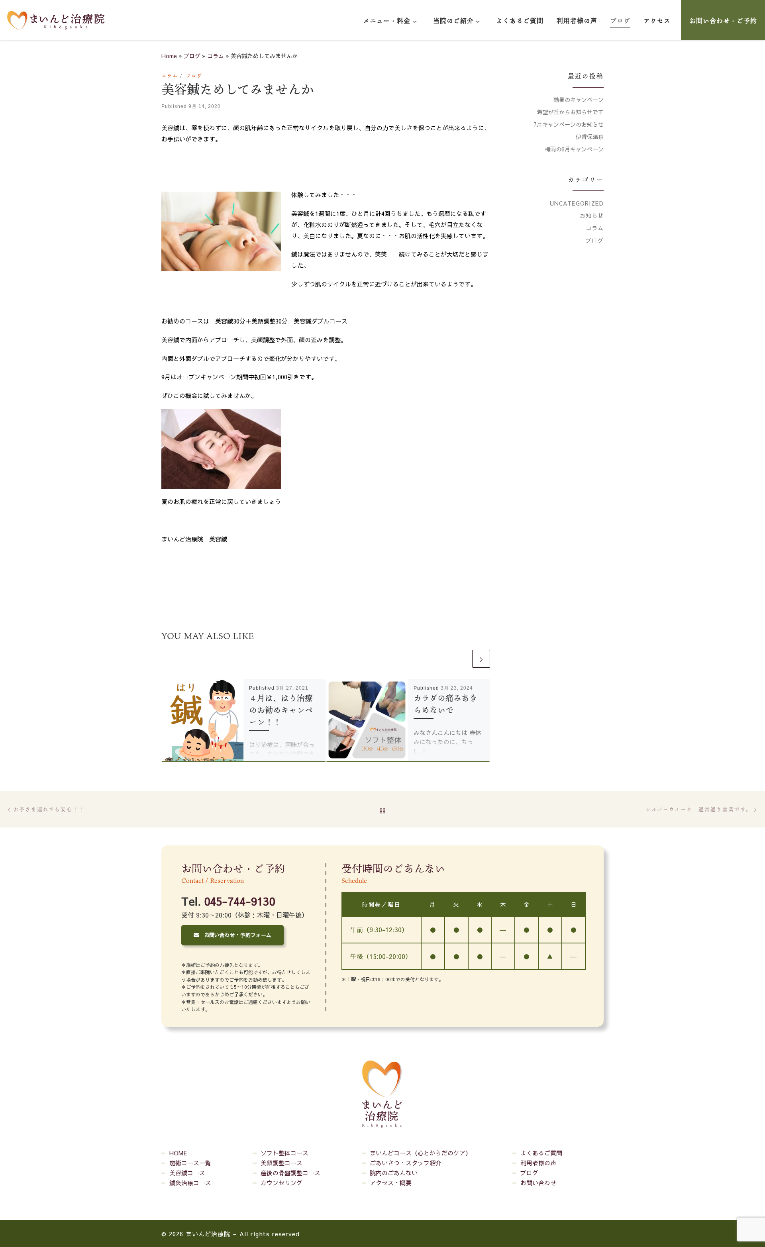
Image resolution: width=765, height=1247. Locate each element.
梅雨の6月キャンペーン (574, 149)
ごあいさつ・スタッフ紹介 (405, 1163)
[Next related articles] (481, 659)
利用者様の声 (538, 1163)
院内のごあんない (394, 1173)
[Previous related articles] (461, 659)
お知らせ (592, 216)
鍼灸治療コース (190, 1182)
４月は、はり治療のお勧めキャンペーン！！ (281, 710)
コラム (215, 56)
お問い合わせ (538, 1182)
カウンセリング (281, 1182)
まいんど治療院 (208, 1233)
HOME (178, 1153)
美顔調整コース (281, 1163)
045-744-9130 (239, 901)
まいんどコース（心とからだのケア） (420, 1153)
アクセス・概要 (391, 1182)
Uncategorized (577, 203)
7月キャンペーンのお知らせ (569, 124)
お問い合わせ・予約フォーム (235, 935)
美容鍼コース (187, 1173)
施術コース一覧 (190, 1163)
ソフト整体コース (284, 1153)
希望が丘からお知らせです (570, 112)
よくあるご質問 (541, 1153)
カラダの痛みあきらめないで (445, 704)
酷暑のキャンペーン (578, 100)
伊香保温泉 (590, 137)
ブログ (192, 56)
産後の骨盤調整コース (290, 1173)
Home (169, 56)
